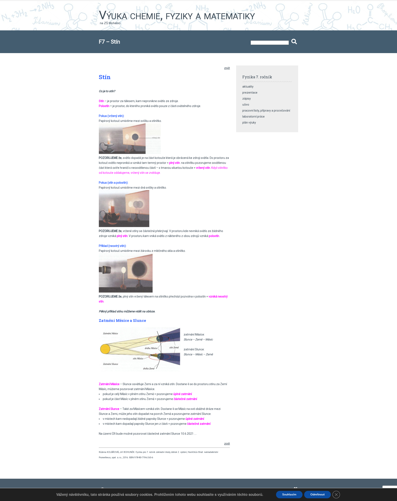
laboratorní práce (253, 116)
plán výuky (249, 122)
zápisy (246, 98)
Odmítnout (317, 494)
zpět (227, 68)
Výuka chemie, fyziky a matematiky (177, 15)
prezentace (249, 92)
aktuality (248, 86)
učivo (245, 104)
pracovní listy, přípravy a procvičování (266, 110)
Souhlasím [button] (289, 494)
